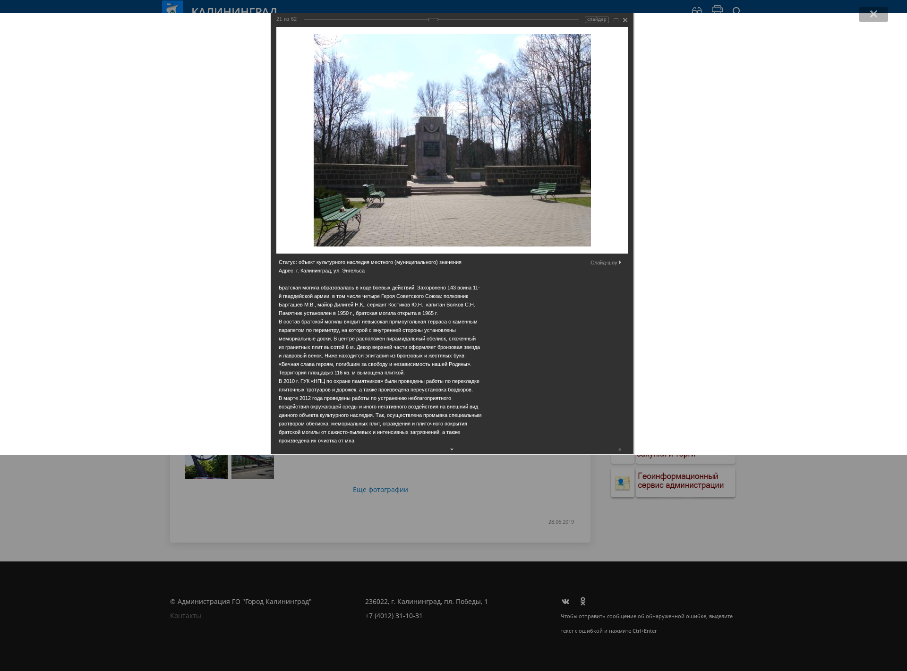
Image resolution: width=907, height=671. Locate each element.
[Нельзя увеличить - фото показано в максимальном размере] (616, 20)
